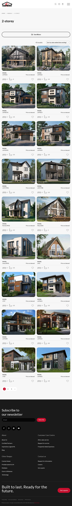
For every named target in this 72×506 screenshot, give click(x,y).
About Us (4, 440)
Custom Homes (6, 461)
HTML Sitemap (28, 499)
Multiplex (4, 468)
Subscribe (41, 419)
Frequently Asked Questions (46, 446)
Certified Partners (7, 443)
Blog (3, 450)
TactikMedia (36, 502)
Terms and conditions (12, 499)
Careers (40, 464)
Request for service (43, 443)
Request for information (45, 461)
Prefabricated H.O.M (8, 464)
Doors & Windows (7, 471)
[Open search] (55, 4)
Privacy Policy (4, 499)
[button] (68, 4)
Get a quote (41, 468)
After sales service (43, 440)
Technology (5, 475)
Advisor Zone (20, 499)
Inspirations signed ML (8, 446)
